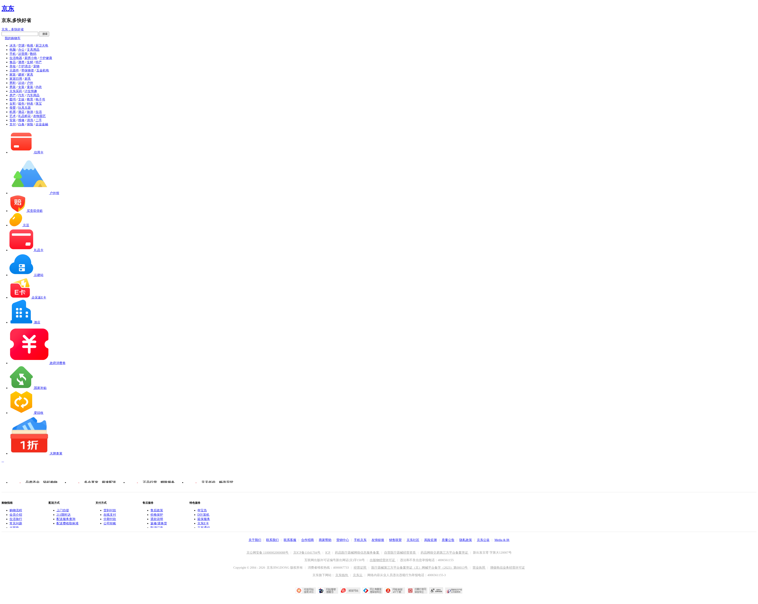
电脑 (12, 49)
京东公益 (483, 540)
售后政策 (156, 510)
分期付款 (109, 519)
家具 (30, 74)
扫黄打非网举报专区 (417, 590)
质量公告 (448, 540)
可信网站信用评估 (306, 590)
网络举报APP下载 (395, 590)
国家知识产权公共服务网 (453, 590)
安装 (12, 120)
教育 (30, 99)
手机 (12, 53)
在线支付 (109, 514)
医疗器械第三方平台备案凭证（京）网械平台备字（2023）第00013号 (419, 567)
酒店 (21, 112)
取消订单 (156, 527)
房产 (12, 95)
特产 (39, 62)
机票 (12, 112)
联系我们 (272, 540)
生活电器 (15, 58)
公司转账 (109, 523)
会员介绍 (15, 514)
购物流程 (15, 510)
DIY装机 (203, 514)
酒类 (21, 62)
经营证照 (360, 567)
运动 (21, 83)
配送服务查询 (65, 519)
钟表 (30, 103)
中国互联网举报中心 (372, 590)
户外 (30, 83)
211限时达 (63, 514)
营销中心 (342, 540)
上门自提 (62, 510)
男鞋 (12, 83)
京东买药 (15, 91)
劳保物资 (27, 70)
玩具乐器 (24, 107)
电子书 (40, 99)
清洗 (30, 120)
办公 (21, 49)
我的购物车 (13, 38)
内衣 (39, 87)
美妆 (12, 66)
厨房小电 (30, 58)
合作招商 (307, 540)
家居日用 (15, 78)
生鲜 (30, 62)
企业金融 (42, 124)
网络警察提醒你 (328, 590)
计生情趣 (30, 91)
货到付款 (109, 510)
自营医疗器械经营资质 (400, 552)
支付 (12, 124)
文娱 (21, 99)
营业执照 (479, 567)
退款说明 (156, 519)
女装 (21, 87)
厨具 (27, 78)
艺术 (12, 116)
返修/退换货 (158, 523)
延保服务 (203, 519)
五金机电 (42, 70)
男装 (12, 87)
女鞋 (12, 103)
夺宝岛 (202, 510)
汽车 (21, 95)
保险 (30, 124)
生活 (39, 112)
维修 (21, 120)
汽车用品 (33, 95)
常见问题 (15, 523)
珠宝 (39, 103)
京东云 (358, 575)
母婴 (12, 107)
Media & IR (501, 540)
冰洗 (12, 45)
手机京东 (360, 540)
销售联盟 (395, 540)
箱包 (21, 103)
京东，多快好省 (13, 29)
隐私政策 (465, 540)
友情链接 (377, 540)
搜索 (44, 33)
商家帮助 (325, 540)
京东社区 (413, 540)
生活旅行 (15, 519)
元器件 (14, 70)
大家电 (14, 527)
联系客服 (290, 540)
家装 (12, 74)
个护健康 (45, 58)
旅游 (30, 112)
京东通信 (203, 527)
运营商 (23, 53)
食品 (12, 62)
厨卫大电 (42, 45)
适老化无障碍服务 (436, 590)
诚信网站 (350, 590)
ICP (328, 552)
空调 (21, 45)
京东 (8, 8)
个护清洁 (24, 66)
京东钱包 (342, 575)
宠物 (36, 66)
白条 (21, 124)
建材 (21, 74)
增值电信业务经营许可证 (507, 567)
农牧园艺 (39, 116)
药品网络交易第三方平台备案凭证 (445, 552)
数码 (33, 53)
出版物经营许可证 (383, 560)
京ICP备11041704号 (307, 552)
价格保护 (156, 514)
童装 (30, 87)
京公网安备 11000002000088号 (268, 552)
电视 (30, 45)
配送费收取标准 (67, 523)
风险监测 (430, 540)
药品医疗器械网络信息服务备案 (357, 552)
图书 (12, 99)
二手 (39, 120)
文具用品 (33, 49)
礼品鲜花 (24, 116)
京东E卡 (203, 523)
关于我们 (255, 540)
